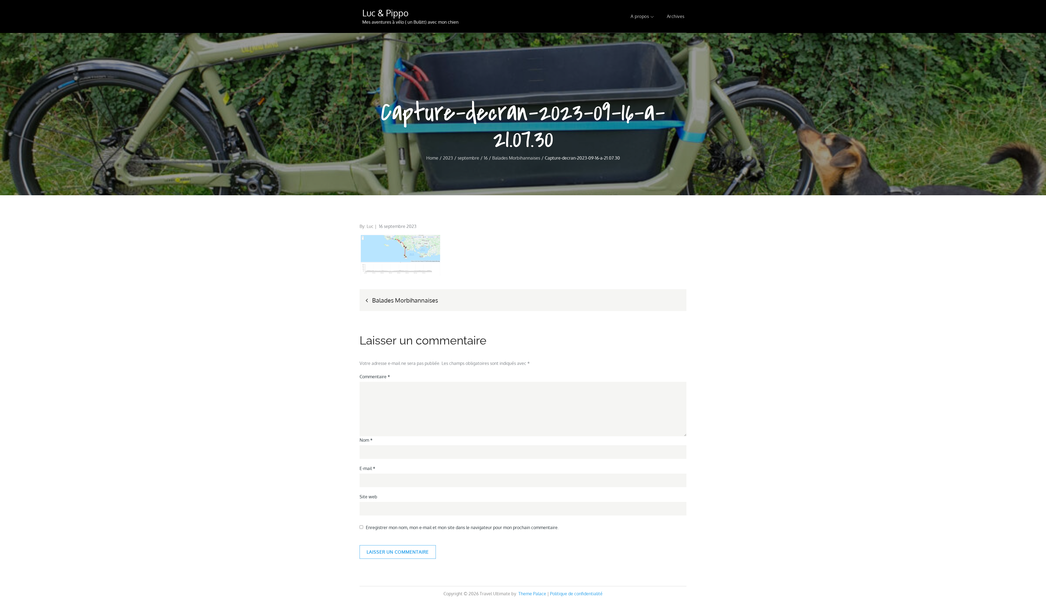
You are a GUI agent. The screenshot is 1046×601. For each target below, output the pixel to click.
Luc (370, 226)
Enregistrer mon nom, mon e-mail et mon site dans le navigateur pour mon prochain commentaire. (462, 527)
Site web (368, 496)
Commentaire (375, 376)
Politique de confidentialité (576, 593)
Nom (366, 440)
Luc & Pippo (385, 13)
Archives (676, 16)
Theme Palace (532, 593)
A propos (640, 16)
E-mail (367, 468)
